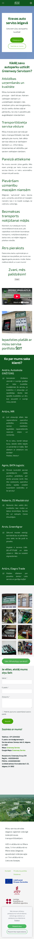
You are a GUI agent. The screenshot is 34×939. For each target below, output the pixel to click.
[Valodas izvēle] (31, 3)
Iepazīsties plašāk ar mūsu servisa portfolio (17, 343)
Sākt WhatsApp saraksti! (16, 661)
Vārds (4, 678)
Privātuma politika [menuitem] (20, 871)
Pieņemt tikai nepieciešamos (17, 932)
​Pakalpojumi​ (17, 40)
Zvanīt (17, 279)
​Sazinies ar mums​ (17, 46)
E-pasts (5, 687)
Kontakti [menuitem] (8, 871)
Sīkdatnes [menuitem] (17, 874)
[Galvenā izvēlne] (3, 3)
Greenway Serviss (13, 747)
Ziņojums (6, 697)
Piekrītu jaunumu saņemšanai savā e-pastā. (16, 713)
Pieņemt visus (17, 926)
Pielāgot (17, 920)
